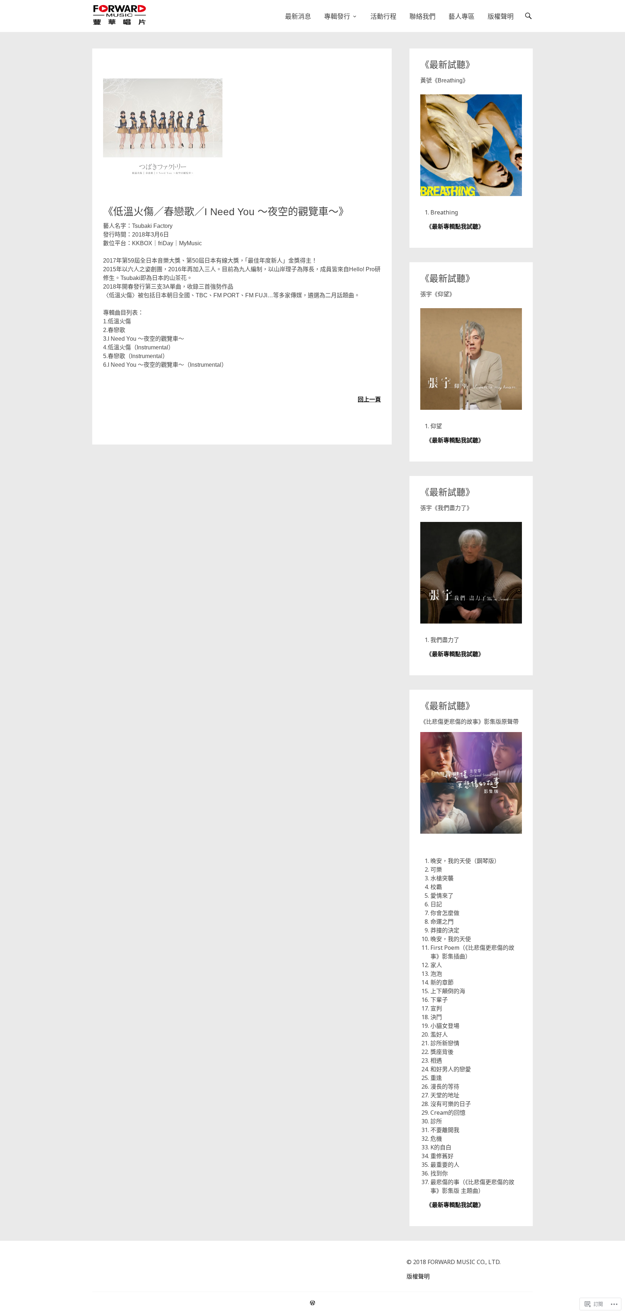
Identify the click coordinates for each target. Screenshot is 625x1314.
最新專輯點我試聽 (455, 227)
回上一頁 (369, 399)
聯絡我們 (422, 16)
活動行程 (383, 16)
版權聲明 (501, 16)
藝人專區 (461, 16)
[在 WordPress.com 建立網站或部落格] (312, 1303)
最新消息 (298, 16)
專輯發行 (337, 16)
